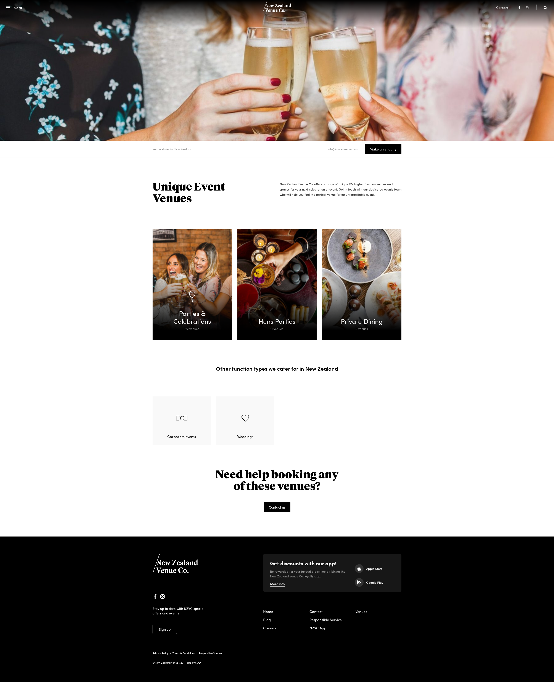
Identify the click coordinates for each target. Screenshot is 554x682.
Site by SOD (194, 662)
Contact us (277, 507)
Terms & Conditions (183, 653)
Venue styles (161, 149)
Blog (267, 619)
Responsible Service (325, 619)
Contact (315, 611)
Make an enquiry (383, 149)
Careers (502, 7)
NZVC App (317, 627)
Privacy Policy (160, 653)
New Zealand (183, 149)
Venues (361, 611)
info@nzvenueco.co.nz (343, 149)
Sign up (165, 629)
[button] (13, 8)
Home (268, 611)
